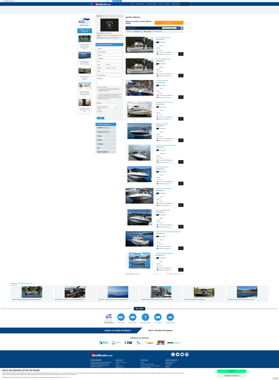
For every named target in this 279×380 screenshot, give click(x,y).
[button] (275, 378)
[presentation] (10, 292)
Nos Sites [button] (184, 4)
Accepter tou (231, 371)
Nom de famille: (101, 52)
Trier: (159, 28)
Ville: (98, 71)
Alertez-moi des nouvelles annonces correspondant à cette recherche (169, 22)
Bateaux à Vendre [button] (140, 4)
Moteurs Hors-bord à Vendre (147, 364)
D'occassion (138, 31)
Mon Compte (117, 1)
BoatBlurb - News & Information (21, 283)
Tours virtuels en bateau (152, 4)
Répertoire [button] (167, 4)
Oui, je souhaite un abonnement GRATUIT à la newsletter (109, 90)
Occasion (106, 127)
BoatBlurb (106, 90)
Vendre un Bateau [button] (175, 4)
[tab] (106, 128)
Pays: (98, 64)
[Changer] (9, 1)
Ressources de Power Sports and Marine (150, 365)
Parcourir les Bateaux (146, 367)
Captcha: (98, 103)
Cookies (117, 364)
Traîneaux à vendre (170, 322)
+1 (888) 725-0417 (106, 35)
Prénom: (99, 48)
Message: (100, 78)
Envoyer (101, 118)
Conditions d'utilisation (121, 362)
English (107, 1)
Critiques (161, 4)
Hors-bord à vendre (145, 322)
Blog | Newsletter (85, 24)
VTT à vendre (157, 322)
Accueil (132, 4)
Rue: (98, 61)
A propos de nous (120, 365)
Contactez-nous (119, 367)
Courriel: (99, 55)
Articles (142, 362)
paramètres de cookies (65, 377)
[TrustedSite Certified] (100, 111)
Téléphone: (100, 58)
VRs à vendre (121, 322)
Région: (99, 68)
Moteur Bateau (104, 131)
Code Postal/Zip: (101, 75)
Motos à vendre (133, 322)
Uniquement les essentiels (231, 375)
